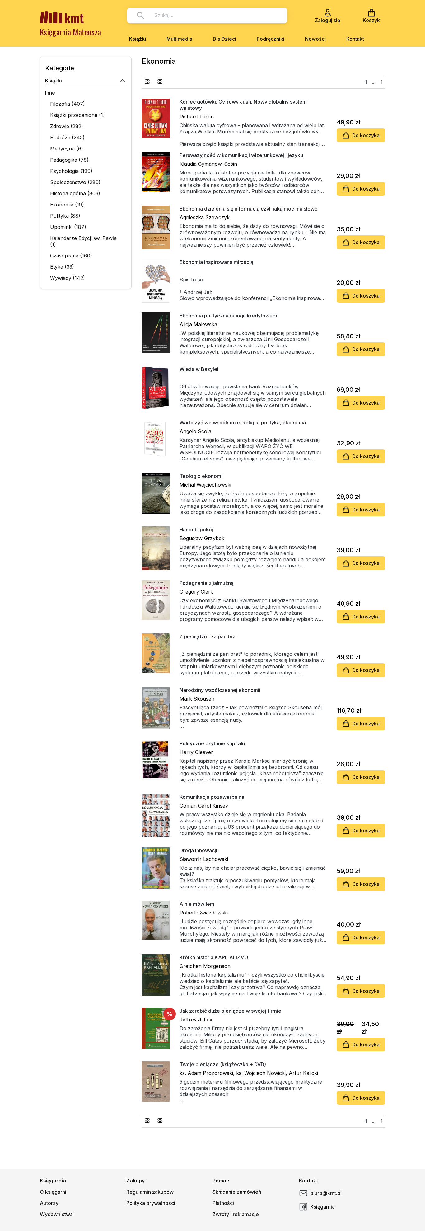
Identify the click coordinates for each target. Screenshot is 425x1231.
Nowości (315, 39)
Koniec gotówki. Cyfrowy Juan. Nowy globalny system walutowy (243, 105)
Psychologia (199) (71, 171)
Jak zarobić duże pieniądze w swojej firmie (230, 1011)
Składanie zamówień (237, 1192)
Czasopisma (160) (71, 255)
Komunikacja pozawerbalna (212, 797)
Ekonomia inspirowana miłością (216, 262)
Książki (137, 39)
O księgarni (53, 1192)
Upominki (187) (68, 227)
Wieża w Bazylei (199, 369)
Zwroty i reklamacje (236, 1214)
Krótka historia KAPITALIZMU (214, 957)
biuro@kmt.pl (326, 1193)
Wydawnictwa (56, 1214)
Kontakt (355, 39)
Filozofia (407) (67, 104)
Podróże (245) (67, 137)
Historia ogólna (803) (75, 193)
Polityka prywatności (150, 1203)
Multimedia (179, 39)
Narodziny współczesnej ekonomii (220, 690)
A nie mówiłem (197, 904)
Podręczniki (270, 39)
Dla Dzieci (224, 39)
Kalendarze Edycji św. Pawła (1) (83, 241)
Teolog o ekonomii (202, 476)
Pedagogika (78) (69, 160)
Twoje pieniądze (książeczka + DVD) (223, 1064)
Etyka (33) (62, 267)
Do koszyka (366, 135)
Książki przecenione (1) (77, 115)
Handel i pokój (196, 529)
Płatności (223, 1203)
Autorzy (49, 1203)
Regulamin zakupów (150, 1192)
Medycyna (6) (66, 149)
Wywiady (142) (67, 278)
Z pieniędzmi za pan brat (208, 636)
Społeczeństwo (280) (75, 182)
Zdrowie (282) (66, 126)
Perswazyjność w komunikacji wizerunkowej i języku (241, 155)
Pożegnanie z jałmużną (207, 583)
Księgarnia (322, 1207)
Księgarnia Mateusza (70, 32)
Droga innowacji (198, 850)
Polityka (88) (65, 216)
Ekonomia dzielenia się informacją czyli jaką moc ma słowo (249, 209)
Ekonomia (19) (67, 204)
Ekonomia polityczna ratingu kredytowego (229, 315)
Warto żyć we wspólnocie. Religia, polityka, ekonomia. (243, 422)
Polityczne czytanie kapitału (212, 743)
